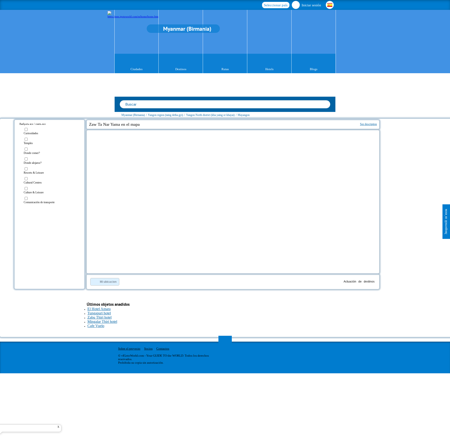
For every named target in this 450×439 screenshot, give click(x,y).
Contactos (162, 348)
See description (368, 124)
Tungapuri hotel (99, 313)
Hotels (269, 69)
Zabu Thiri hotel (99, 317)
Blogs (313, 69)
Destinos (180, 69)
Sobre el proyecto (129, 348)
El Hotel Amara (99, 309)
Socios (148, 348)
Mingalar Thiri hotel (102, 322)
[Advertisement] (407, 147)
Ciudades (136, 69)
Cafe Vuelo (95, 326)
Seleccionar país (276, 5)
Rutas (225, 69)
